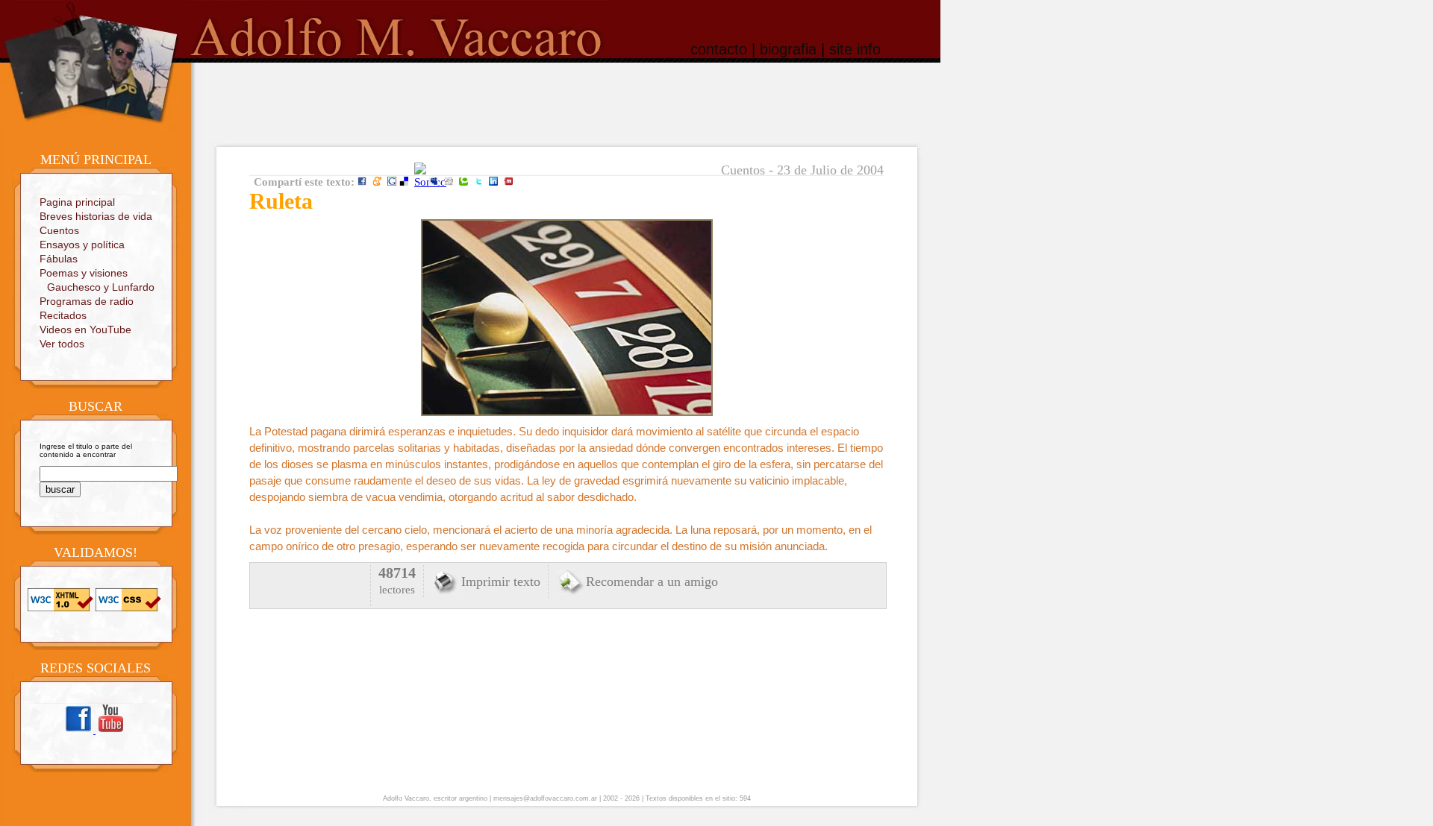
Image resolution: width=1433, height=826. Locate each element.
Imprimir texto (500, 581)
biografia (788, 49)
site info (855, 49)
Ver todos (62, 344)
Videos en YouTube (85, 329)
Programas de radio (87, 301)
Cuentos (59, 230)
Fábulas (59, 259)
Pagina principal (77, 202)
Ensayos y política (82, 244)
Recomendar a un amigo (652, 581)
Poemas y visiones (84, 273)
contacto (718, 49)
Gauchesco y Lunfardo (100, 287)
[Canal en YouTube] (110, 731)
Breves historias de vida (96, 216)
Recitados (63, 315)
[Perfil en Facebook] (79, 731)
